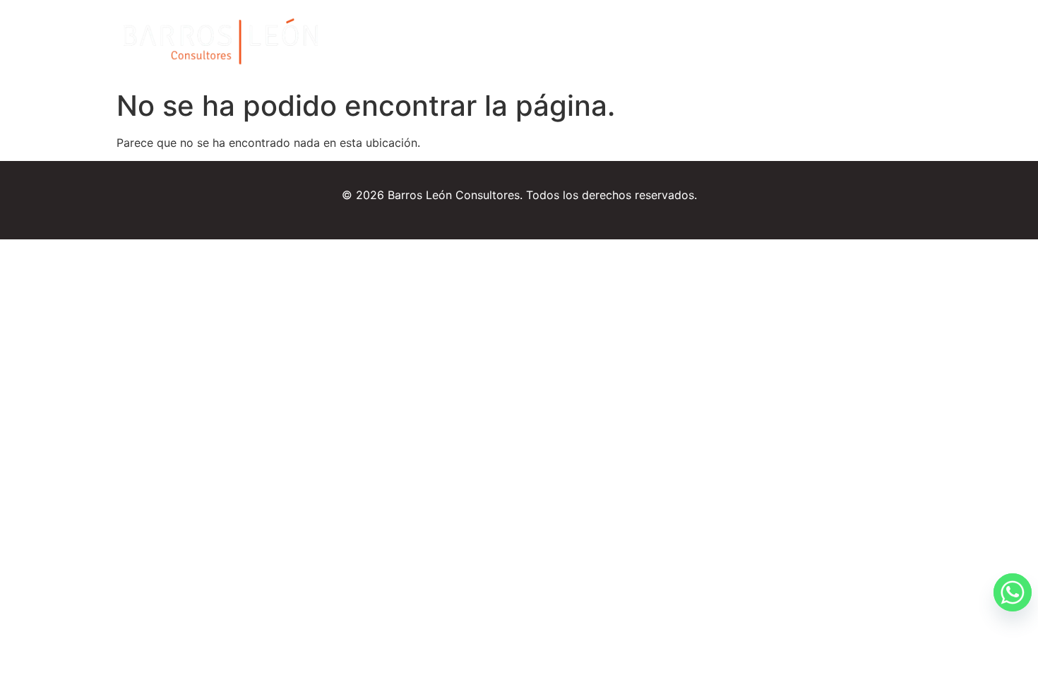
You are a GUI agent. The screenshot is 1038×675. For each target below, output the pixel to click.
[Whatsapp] (998, 638)
